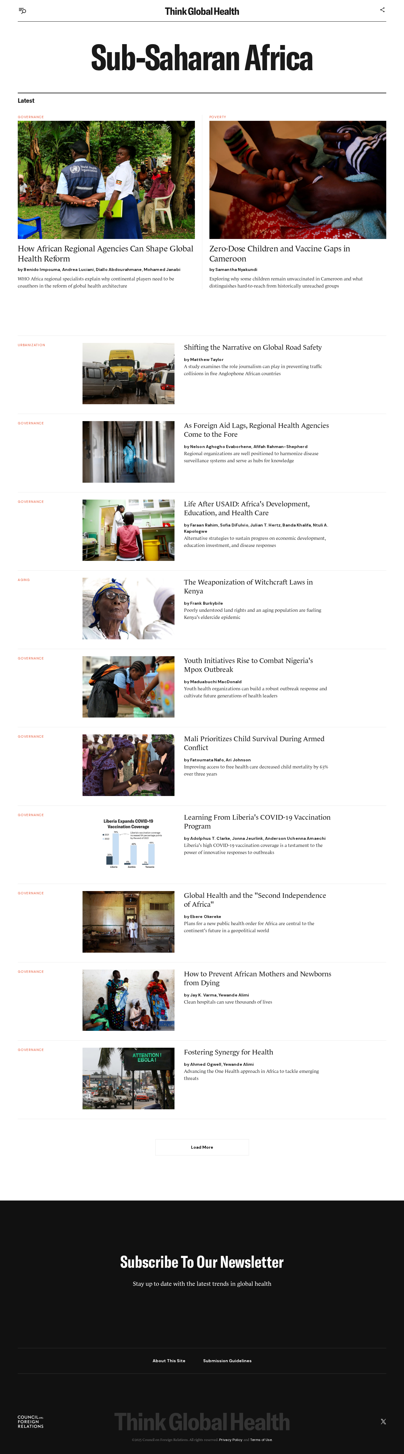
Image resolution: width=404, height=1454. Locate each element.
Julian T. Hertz (265, 525)
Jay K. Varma (203, 995)
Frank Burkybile (206, 603)
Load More (202, 1147)
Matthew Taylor (207, 359)
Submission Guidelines (227, 1360)
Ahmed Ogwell (206, 1064)
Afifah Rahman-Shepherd (280, 446)
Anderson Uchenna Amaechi (295, 838)
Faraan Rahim (204, 525)
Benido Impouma (42, 269)
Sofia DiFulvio (234, 525)
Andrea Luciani (78, 269)
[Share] (382, 9)
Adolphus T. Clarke (210, 838)
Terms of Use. (261, 1439)
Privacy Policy (231, 1439)
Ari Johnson (238, 760)
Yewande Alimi (234, 995)
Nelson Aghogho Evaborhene (221, 446)
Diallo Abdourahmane (119, 269)
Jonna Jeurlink (247, 838)
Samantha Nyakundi (236, 269)
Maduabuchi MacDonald (216, 681)
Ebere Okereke (206, 916)
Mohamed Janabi (162, 269)
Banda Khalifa (296, 525)
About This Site (169, 1360)
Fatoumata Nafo (207, 760)
